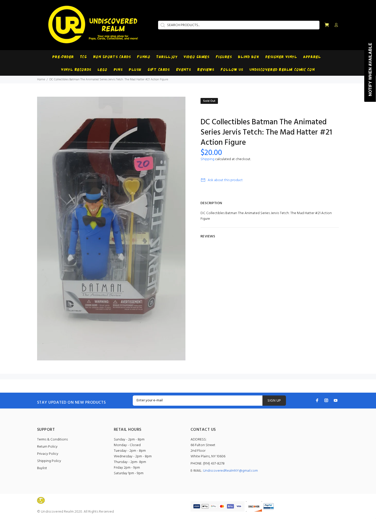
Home (41, 79)
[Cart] (327, 25)
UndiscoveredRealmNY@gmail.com (230, 471)
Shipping (207, 159)
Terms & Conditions (52, 440)
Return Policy (47, 447)
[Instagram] (326, 400)
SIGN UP (274, 401)
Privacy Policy (47, 454)
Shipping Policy (49, 461)
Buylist (42, 468)
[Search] (162, 25)
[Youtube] (335, 400)
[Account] (335, 25)
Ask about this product (225, 180)
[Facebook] (317, 400)
